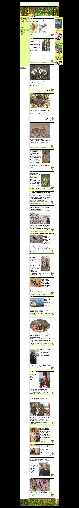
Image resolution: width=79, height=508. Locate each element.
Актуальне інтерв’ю (23, 36)
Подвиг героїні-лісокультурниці (34, 371)
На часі (22, 33)
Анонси (22, 31)
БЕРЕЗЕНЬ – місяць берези (33, 149)
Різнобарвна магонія (32, 191)
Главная (30, 16)
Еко (21, 34)
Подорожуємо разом (23, 57)
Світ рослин (33, 203)
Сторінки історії (22, 39)
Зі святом (31, 478)
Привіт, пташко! (32, 38)
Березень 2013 (58, 58)
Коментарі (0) (45, 62)
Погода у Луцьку (25, 66)
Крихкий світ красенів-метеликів (34, 277)
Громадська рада (32, 457)
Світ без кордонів (23, 37)
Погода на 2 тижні (23, 68)
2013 (33, 16)
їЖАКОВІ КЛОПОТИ (32, 93)
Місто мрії (31, 296)
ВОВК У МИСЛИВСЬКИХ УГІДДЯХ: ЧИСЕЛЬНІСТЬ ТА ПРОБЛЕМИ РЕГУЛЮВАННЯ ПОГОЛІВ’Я (41, 233)
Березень (36, 16)
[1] (58, 40)
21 (58, 63)
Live (40, 62)
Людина (22, 35)
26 (56, 64)
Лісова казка (31, 18)
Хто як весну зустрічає (33, 64)
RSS (58, 6)
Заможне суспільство (33, 444)
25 (55, 64)
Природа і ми (33, 231)
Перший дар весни (32, 171)
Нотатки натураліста (33, 62)
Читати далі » (33, 34)
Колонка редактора (23, 32)
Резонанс (22, 38)
